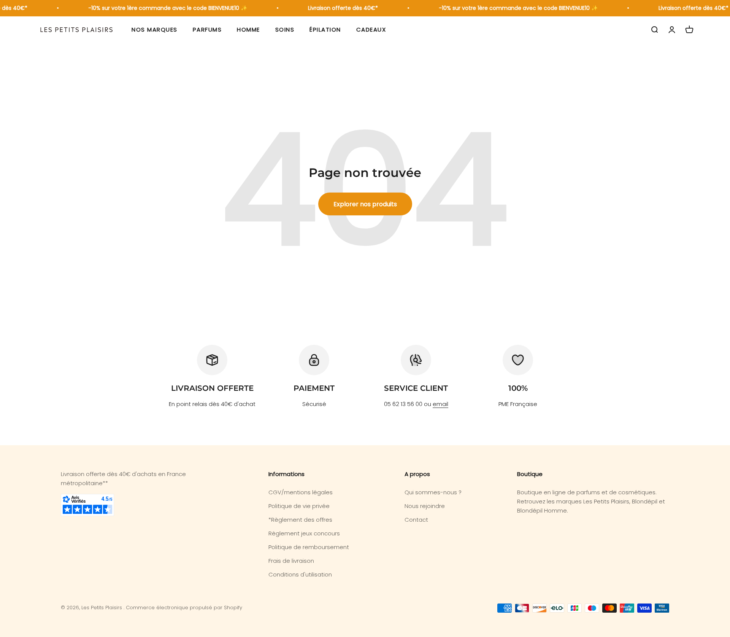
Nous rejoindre (425, 506)
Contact (416, 520)
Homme (248, 29)
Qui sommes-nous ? (433, 492)
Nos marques (155, 29)
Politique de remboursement (308, 547)
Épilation (325, 29)
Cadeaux (371, 29)
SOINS (285, 29)
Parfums (207, 29)
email (440, 404)
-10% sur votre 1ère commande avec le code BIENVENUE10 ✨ (162, 8)
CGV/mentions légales (300, 492)
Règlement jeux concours (304, 533)
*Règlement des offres (300, 520)
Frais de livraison (291, 561)
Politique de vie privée (299, 506)
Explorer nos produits (365, 204)
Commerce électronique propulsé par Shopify (184, 607)
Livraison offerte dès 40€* (338, 8)
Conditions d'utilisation (300, 574)
